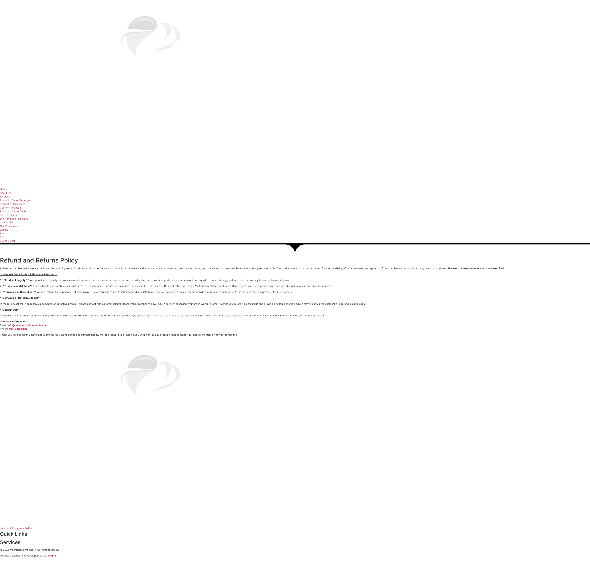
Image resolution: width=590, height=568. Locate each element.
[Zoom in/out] (2, 562)
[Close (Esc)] (20, 562)
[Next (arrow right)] (8, 566)
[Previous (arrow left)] (2, 566)
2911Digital (49, 555)
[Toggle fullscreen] (8, 562)
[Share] (14, 562)
